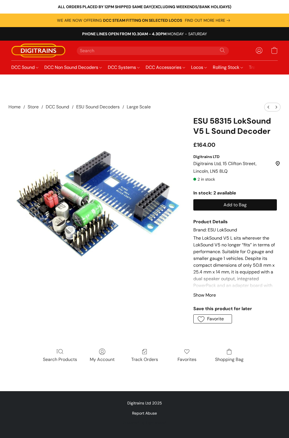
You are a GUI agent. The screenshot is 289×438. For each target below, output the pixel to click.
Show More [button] (204, 295)
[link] (208, 20)
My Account (102, 359)
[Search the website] (222, 50)
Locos (197, 67)
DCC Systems (122, 67)
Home (14, 107)
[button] (38, 50)
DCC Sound (23, 67)
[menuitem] (268, 107)
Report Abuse (144, 413)
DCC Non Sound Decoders (71, 67)
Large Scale (139, 107)
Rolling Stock (226, 67)
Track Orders (144, 359)
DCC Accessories (164, 67)
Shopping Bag (229, 359)
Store (33, 107)
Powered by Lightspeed (144, 422)
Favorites (187, 359)
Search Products (60, 359)
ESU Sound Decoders (98, 107)
